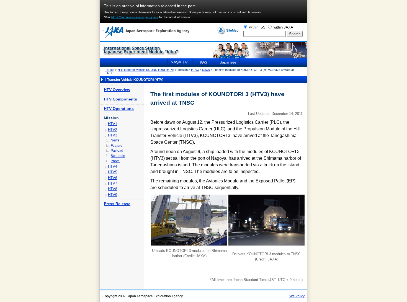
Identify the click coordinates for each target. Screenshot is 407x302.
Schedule (118, 156)
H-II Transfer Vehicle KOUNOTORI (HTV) (146, 69)
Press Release (117, 204)
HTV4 (112, 166)
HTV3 (195, 69)
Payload (117, 151)
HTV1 (112, 124)
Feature (116, 146)
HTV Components (120, 99)
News (206, 69)
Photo (115, 161)
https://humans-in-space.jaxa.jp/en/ (134, 17)
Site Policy (297, 296)
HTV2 (112, 130)
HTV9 (112, 195)
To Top (109, 69)
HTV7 (112, 183)
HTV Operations (119, 108)
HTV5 (112, 172)
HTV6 (112, 178)
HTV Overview (117, 89)
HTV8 (112, 189)
